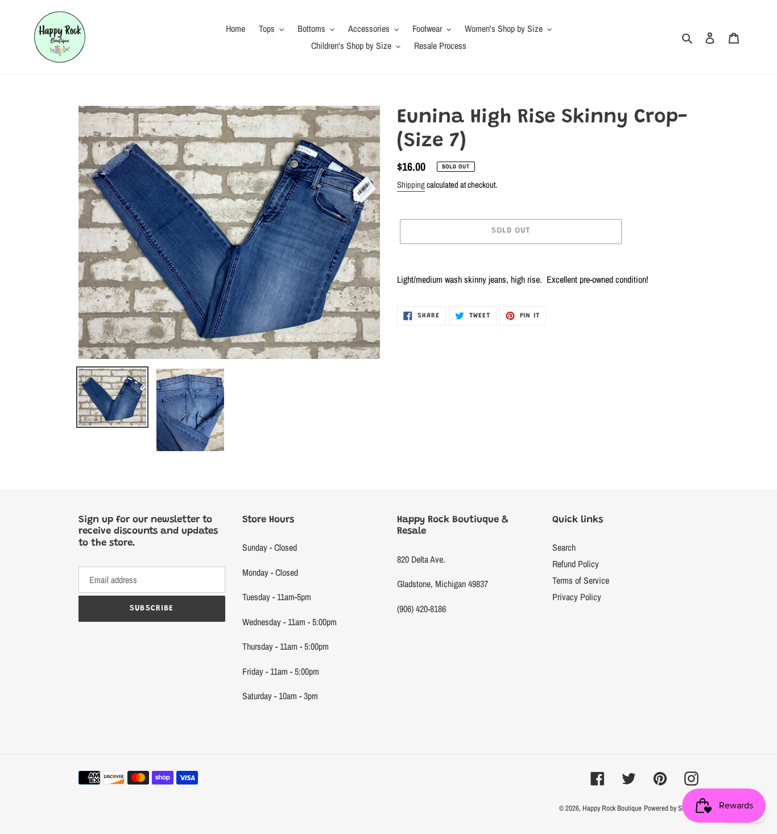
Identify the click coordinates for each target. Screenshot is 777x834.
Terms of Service (580, 580)
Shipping (411, 185)
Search (564, 547)
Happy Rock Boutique (612, 808)
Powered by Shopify (671, 808)
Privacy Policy (576, 597)
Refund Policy (575, 564)
